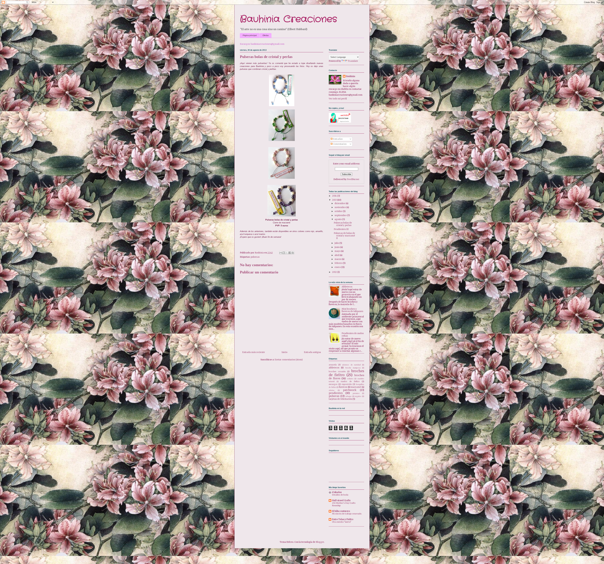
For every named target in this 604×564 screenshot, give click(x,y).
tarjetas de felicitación (340, 399)
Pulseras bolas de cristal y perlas (343, 224)
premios (356, 393)
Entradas (338, 139)
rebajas (349, 396)
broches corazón (337, 371)
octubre (339, 211)
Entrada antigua (312, 352)
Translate (353, 61)
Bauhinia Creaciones (288, 19)
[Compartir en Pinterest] (292, 252)
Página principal (250, 35)
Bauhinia (350, 76)
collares (350, 379)
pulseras (255, 257)
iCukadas (337, 492)
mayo (338, 251)
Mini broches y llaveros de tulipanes (352, 310)
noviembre (340, 207)
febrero (339, 263)
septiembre (341, 215)
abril (337, 255)
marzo (338, 259)
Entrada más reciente (253, 352)
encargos (333, 384)
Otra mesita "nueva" (341, 522)
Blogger (320, 542)
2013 (334, 200)
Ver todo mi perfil (338, 98)
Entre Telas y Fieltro (342, 519)
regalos (358, 396)
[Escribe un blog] (283, 252)
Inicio (284, 352)
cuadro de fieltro (350, 381)
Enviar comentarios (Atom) (289, 359)
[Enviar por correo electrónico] (280, 252)
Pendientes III (341, 229)
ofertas (332, 390)
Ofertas (266, 35)
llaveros (343, 387)
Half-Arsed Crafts (341, 500)
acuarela (333, 365)
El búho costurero (341, 511)
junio (337, 247)
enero (338, 267)
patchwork (349, 390)
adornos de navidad (351, 365)
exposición (347, 384)
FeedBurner (353, 179)
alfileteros (334, 367)
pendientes (336, 393)
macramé (356, 387)
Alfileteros (347, 286)
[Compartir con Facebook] (289, 252)
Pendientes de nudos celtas (353, 334)
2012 (334, 272)
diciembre (340, 203)
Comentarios (340, 144)
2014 (334, 196)
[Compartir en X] (286, 252)
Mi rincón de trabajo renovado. (347, 513)
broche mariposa (353, 368)
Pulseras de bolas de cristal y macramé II (344, 235)
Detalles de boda (340, 495)
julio (337, 243)
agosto (338, 219)
